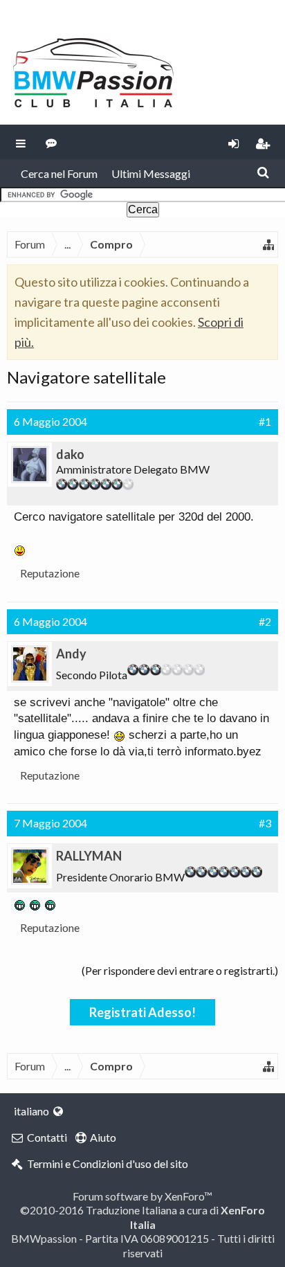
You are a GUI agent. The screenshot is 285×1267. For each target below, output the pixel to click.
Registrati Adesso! (142, 1012)
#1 (265, 421)
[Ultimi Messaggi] (51, 142)
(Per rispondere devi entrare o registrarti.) (180, 970)
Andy (71, 653)
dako (70, 454)
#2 (265, 621)
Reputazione (50, 572)
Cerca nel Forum (59, 173)
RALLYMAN (89, 855)
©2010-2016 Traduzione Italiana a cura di (142, 1216)
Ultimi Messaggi (150, 173)
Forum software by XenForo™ (142, 1196)
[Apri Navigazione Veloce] (268, 244)
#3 (265, 822)
